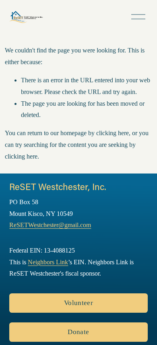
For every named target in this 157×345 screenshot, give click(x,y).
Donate (78, 332)
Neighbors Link (48, 262)
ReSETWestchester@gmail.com (50, 225)
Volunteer (78, 303)
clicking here (112, 133)
